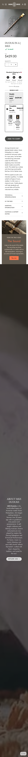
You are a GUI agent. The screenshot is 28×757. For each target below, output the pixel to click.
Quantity (8, 61)
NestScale (17, 86)
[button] (11, 35)
